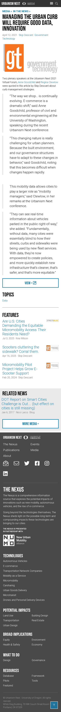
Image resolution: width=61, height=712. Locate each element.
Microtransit (9, 595)
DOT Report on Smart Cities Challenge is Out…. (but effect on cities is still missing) (28, 403)
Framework (38, 675)
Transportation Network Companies (22, 570)
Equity (6, 639)
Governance (38, 660)
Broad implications (17, 634)
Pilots (6, 680)
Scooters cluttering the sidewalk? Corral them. (20, 349)
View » (28, 283)
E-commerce (10, 566)
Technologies (13, 555)
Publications (11, 450)
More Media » (30, 424)
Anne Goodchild (27, 82)
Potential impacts (16, 610)
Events (34, 444)
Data (5, 300)
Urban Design (10, 625)
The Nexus (10, 444)
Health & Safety (11, 644)
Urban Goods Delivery (15, 590)
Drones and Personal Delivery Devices (24, 599)
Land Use (8, 615)
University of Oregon (32, 698)
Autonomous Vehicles (15, 561)
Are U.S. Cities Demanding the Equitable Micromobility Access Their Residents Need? (24, 327)
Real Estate (38, 620)
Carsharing (9, 585)
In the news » (21, 11)
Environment (38, 639)
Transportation (11, 620)
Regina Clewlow (49, 82)
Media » (7, 11)
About (7, 456)
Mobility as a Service (14, 575)
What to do (11, 654)
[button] (51, 3)
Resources (11, 670)
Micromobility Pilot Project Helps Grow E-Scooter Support (19, 368)
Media (34, 450)
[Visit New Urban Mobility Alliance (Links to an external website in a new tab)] (16, 540)
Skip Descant (26, 35)
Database (8, 675)
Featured (8, 685)
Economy (37, 644)
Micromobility (10, 580)
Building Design (40, 615)
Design (6, 660)
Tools (35, 680)
